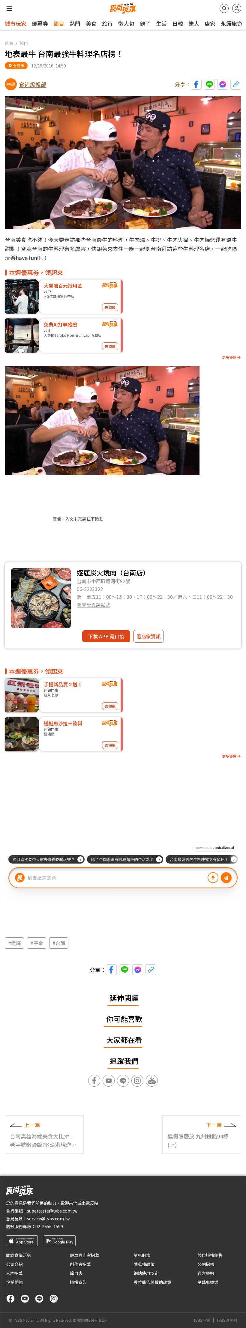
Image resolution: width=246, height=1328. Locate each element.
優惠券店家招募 (84, 1255)
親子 (145, 23)
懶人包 (126, 23)
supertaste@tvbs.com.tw (52, 1211)
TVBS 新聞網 (227, 1320)
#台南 (58, 943)
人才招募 (14, 1273)
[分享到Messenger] (222, 84)
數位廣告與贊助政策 (152, 1282)
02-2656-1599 (49, 1226)
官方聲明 (205, 1273)
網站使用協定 (146, 1273)
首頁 (9, 43)
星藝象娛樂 (207, 1282)
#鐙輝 (14, 943)
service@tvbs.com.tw (48, 1219)
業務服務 (142, 1255)
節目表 (76, 1273)
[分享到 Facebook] (196, 84)
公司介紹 (14, 1264)
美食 (91, 23)
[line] (39, 1298)
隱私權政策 (144, 1264)
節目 (58, 23)
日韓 (177, 23)
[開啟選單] (9, 8)
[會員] (236, 8)
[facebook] (10, 1298)
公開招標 (205, 1264)
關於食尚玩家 (18, 1255)
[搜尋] (224, 8)
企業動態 (14, 1282)
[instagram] (53, 1298)
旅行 (107, 23)
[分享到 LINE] (209, 84)
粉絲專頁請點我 (93, 604)
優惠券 (40, 23)
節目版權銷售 (210, 1255)
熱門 (75, 23)
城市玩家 (15, 23)
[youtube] (24, 1298)
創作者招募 (80, 1264)
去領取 (110, 307)
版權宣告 (78, 1282)
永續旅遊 (231, 23)
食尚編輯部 (32, 84)
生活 (161, 23)
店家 (210, 23)
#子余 (36, 943)
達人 (193, 23)
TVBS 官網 (202, 1320)
